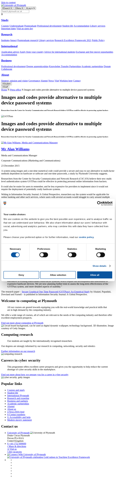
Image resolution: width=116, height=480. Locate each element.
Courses (5, 26)
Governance (34, 80)
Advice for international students (59, 52)
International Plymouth (18, 395)
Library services (97, 26)
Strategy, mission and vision (14, 80)
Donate (107, 66)
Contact (77, 80)
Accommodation (81, 26)
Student (6, 84)
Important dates (8, 28)
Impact (13, 40)
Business (6, 60)
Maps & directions (16, 446)
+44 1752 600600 (16, 443)
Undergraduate (17, 26)
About (5, 74)
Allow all (94, 275)
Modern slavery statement (19, 420)
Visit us (12, 449)
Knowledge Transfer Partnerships (65, 66)
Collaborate (6, 69)
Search (7, 8)
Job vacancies (14, 451)
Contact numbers (16, 414)
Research (6, 34)
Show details (99, 265)
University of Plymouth (18, 432)
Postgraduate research (27, 40)
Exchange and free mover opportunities (94, 52)
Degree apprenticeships (37, 66)
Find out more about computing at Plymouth (22, 323)
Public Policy (98, 40)
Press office (15, 89)
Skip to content (8, 2)
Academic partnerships (92, 66)
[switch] (43, 254)
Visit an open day (24, 28)
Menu (19, 8)
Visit (57, 80)
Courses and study (16, 390)
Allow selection (58, 275)
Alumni (44, 80)
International (9, 46)
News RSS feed (15, 412)
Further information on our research (18, 351)
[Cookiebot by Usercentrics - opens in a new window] (99, 203)
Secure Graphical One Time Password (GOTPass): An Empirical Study (56, 291)
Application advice (10, 52)
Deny (21, 275)
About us (11, 409)
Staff (5, 87)
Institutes (5, 40)
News (51, 80)
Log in (30, 8)
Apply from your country (32, 52)
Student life (67, 26)
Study (5, 20)
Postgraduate (30, 26)
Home (4, 89)
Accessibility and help (19, 417)
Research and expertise (18, 398)
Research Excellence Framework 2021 (73, 40)
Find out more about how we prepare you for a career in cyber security (34, 374)
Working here (66, 80)
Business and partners (17, 401)
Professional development (49, 26)
